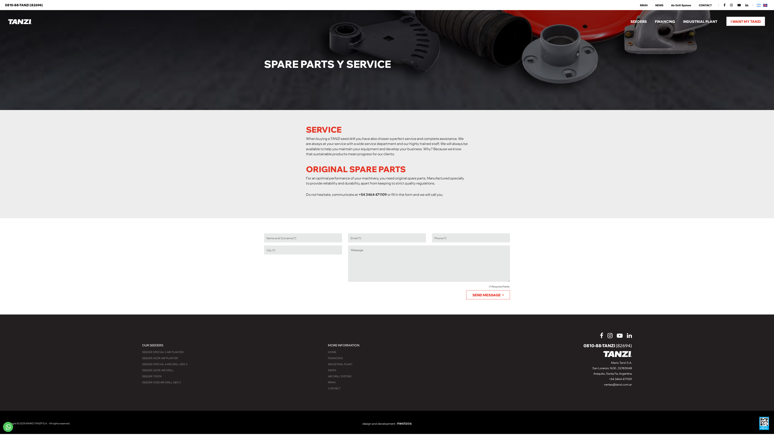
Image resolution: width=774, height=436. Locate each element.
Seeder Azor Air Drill (157, 370)
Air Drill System (681, 5)
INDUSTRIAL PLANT (340, 364)
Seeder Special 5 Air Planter (163, 352)
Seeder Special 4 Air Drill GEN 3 (164, 364)
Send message (486, 295)
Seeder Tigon (152, 376)
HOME (332, 352)
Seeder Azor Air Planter (160, 358)
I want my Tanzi (746, 21)
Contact (705, 5)
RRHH (644, 5)
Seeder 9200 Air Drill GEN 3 (161, 382)
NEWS (659, 5)
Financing (335, 358)
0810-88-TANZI (24, 5)
